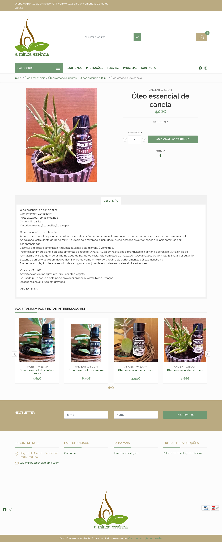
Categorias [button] (25, 68)
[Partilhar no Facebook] (160, 155)
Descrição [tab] (111, 200)
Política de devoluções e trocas (182, 453)
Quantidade (135, 132)
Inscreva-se (185, 414)
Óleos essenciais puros (62, 78)
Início (18, 78)
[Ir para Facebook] (200, 68)
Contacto (148, 68)
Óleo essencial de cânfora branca (37, 372)
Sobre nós (74, 68)
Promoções (94, 68)
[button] (109, 387)
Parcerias (130, 68)
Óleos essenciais (34, 78)
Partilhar (160, 151)
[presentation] (14, 354)
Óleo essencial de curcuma (86, 370)
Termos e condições (126, 453)
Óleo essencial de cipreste (135, 370)
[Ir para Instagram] (205, 68)
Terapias (113, 68)
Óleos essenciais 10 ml (93, 78)
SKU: (155, 122)
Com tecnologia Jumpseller (145, 538)
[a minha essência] (32, 37)
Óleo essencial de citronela (185, 370)
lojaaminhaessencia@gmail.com (39, 462)
